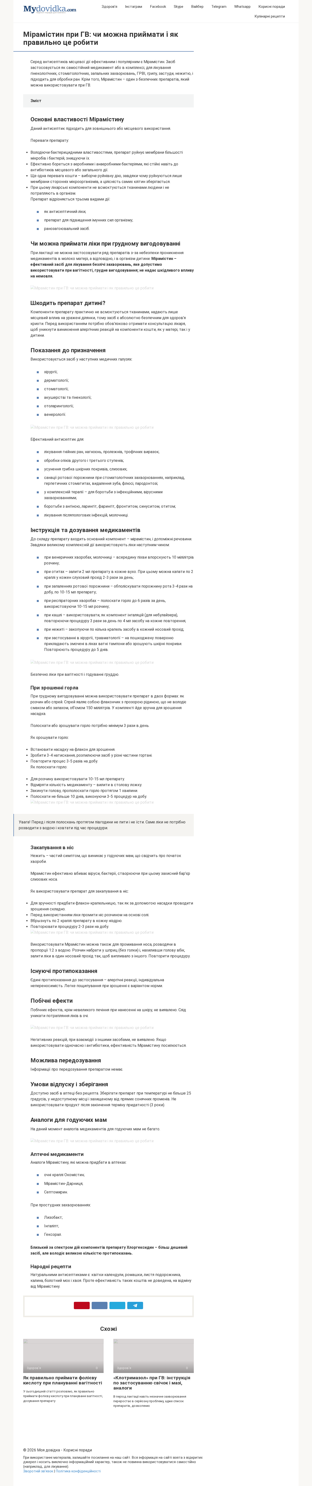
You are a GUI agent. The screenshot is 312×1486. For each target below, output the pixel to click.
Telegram (218, 6)
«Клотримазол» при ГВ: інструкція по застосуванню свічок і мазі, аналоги (151, 1383)
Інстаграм (133, 6)
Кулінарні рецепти (269, 16)
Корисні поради (271, 6)
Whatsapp (242, 6)
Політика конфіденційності (78, 1471)
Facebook (158, 6)
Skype (178, 6)
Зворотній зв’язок (38, 1471)
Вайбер (197, 6)
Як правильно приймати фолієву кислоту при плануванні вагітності (62, 1380)
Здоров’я (109, 6)
